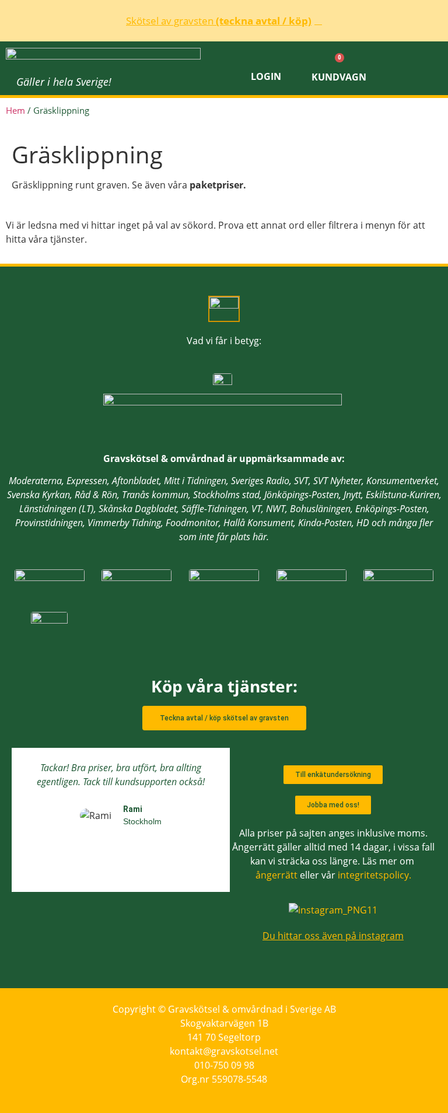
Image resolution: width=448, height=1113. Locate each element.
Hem (15, 110)
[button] (414, 68)
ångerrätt (277, 875)
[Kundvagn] (338, 60)
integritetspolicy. (374, 875)
